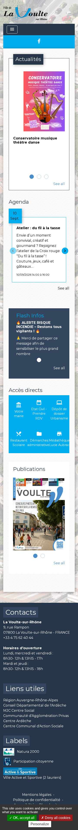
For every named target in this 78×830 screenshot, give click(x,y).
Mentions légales (36, 795)
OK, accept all (23, 818)
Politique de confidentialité (36, 800)
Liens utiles (24, 688)
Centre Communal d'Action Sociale (33, 726)
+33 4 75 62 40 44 (18, 638)
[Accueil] (25, 11)
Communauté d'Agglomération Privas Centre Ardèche (36, 718)
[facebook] (39, 41)
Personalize (40, 824)
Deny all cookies (57, 818)
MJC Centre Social (18, 710)
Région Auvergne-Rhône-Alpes (30, 700)
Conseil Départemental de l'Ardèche (34, 705)
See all (59, 184)
